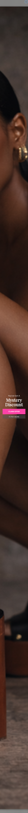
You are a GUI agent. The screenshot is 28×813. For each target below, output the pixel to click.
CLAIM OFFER (14, 411)
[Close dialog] (26, 2)
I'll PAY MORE (14, 417)
